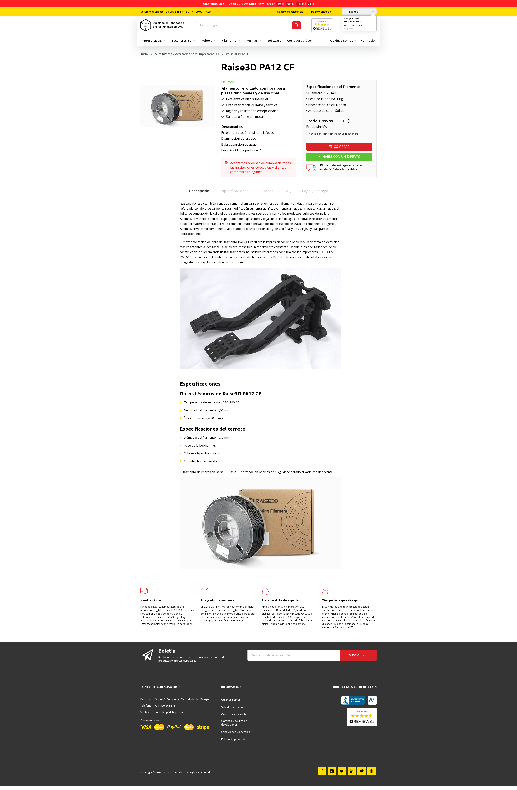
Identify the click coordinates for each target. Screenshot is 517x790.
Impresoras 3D (151, 40)
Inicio (144, 54)
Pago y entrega (321, 11)
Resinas (252, 40)
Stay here (348, 28)
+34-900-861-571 (174, 11)
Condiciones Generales (235, 732)
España (353, 11)
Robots (206, 40)
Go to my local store (353, 25)
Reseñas (266, 190)
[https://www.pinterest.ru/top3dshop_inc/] (371, 771)
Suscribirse (358, 655)
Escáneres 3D (182, 40)
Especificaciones (234, 190)
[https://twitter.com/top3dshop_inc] (342, 771)
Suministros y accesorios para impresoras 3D (187, 54)
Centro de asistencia (290, 11)
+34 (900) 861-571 (165, 705)
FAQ (287, 190)
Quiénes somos (341, 40)
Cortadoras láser (299, 40)
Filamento (229, 40)
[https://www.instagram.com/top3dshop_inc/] (332, 771)
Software (274, 40)
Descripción (199, 190)
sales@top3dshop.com (169, 712)
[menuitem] (152, 40)
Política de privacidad (234, 739)
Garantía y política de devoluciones (234, 722)
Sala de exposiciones (234, 707)
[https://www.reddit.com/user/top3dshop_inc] (361, 771)
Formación (369, 40)
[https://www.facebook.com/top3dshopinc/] (322, 771)
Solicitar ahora (350, 133)
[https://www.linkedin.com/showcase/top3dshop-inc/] (352, 771)
